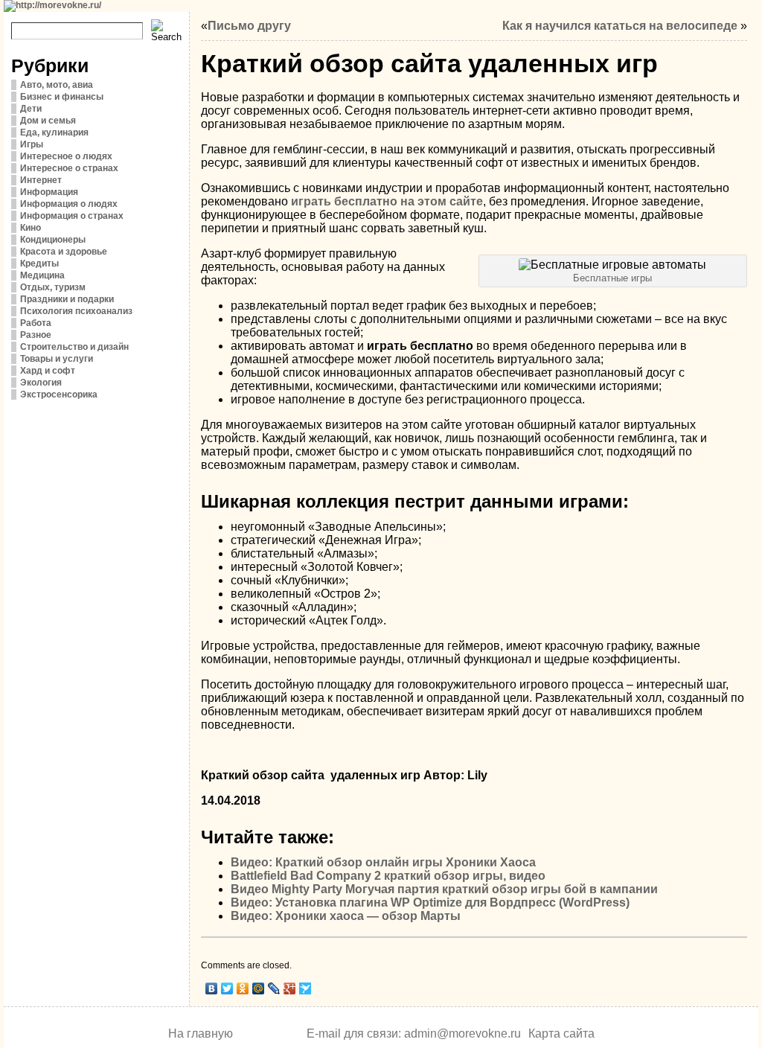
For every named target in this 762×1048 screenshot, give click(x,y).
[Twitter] (227, 988)
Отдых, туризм (53, 287)
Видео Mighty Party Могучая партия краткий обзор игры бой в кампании (444, 889)
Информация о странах (72, 216)
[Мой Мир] (258, 988)
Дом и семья (48, 120)
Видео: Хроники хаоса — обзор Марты (346, 916)
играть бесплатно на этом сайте (387, 201)
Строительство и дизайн (74, 347)
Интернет (41, 180)
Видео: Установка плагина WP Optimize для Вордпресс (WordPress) (430, 902)
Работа (35, 323)
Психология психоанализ (76, 311)
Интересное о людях (66, 156)
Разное (35, 335)
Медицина (42, 275)
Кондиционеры (53, 239)
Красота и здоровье (63, 251)
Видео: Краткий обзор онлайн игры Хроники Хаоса (383, 862)
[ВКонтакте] (212, 988)
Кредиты (39, 263)
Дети (31, 108)
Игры (31, 144)
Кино (30, 228)
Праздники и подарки (67, 299)
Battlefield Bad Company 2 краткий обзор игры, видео (388, 875)
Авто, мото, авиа (56, 85)
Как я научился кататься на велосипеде (619, 25)
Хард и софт (47, 370)
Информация (49, 192)
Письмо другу (249, 25)
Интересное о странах (69, 168)
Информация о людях (69, 204)
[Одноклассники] (243, 988)
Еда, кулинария (54, 132)
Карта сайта (561, 1033)
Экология (41, 382)
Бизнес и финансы (61, 97)
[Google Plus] (290, 988)
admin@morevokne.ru (462, 1033)
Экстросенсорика (58, 394)
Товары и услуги (56, 359)
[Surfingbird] (305, 988)
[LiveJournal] (274, 988)
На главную (200, 1033)
